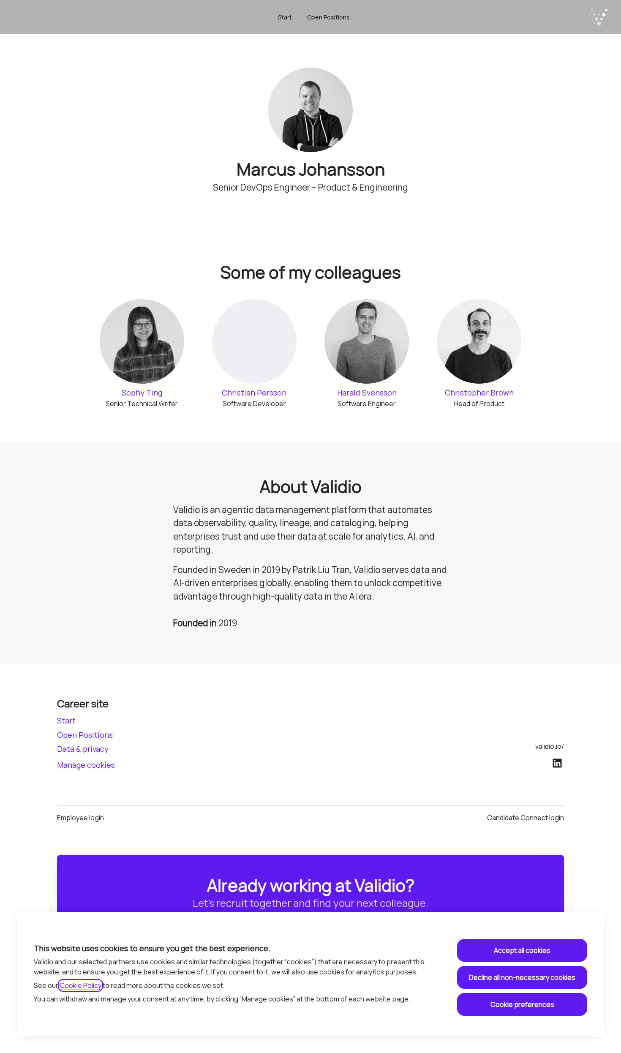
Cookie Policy (80, 985)
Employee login (80, 817)
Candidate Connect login (525, 817)
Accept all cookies (522, 950)
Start (285, 17)
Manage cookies (86, 765)
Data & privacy (83, 749)
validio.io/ (549, 746)
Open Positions (328, 17)
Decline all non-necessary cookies (522, 977)
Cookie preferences (522, 1004)
